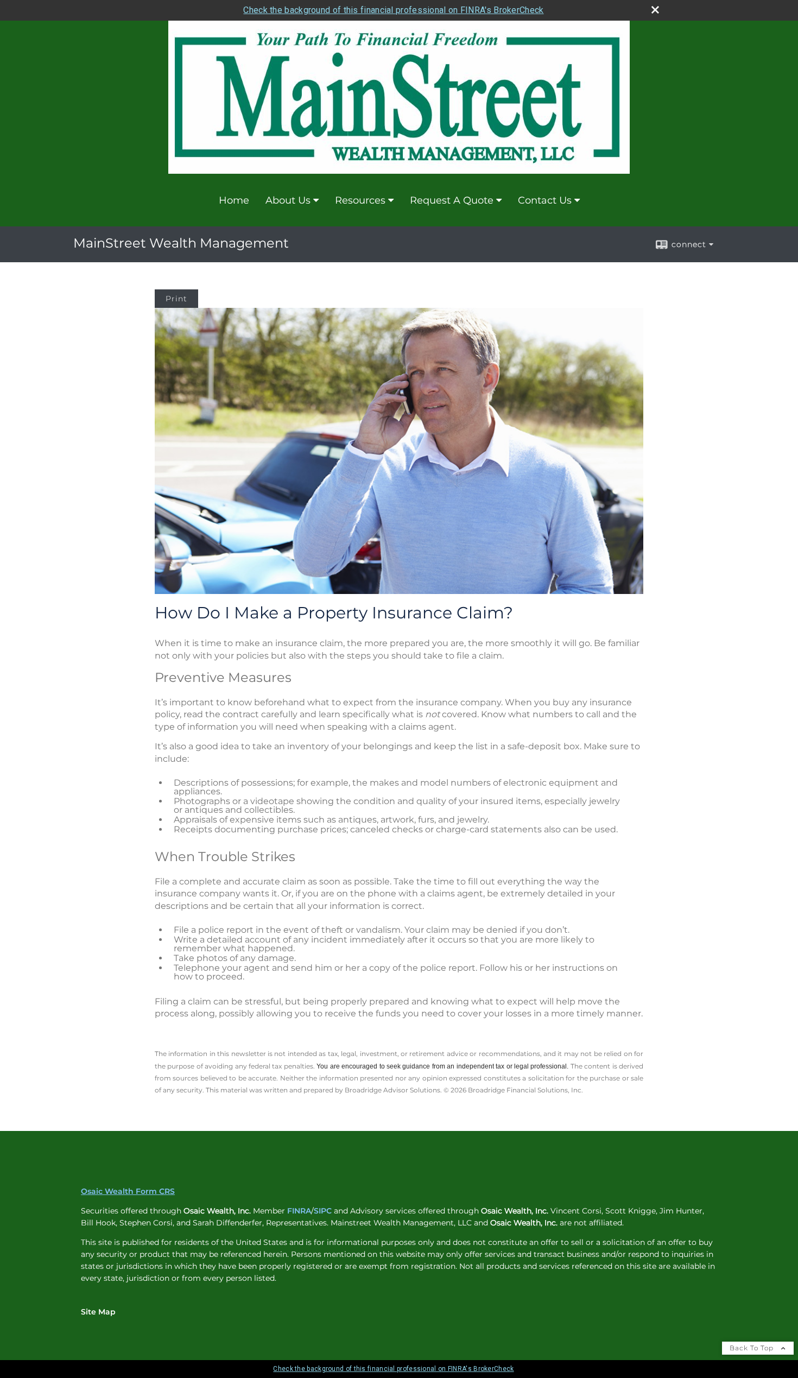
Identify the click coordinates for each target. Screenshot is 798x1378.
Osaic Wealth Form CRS (128, 1191)
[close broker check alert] (655, 9)
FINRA (299, 1211)
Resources (360, 200)
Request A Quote (451, 200)
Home (234, 200)
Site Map (98, 1312)
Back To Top (753, 1348)
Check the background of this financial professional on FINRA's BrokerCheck (393, 10)
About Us (288, 200)
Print (176, 299)
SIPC (323, 1211)
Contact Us (545, 200)
